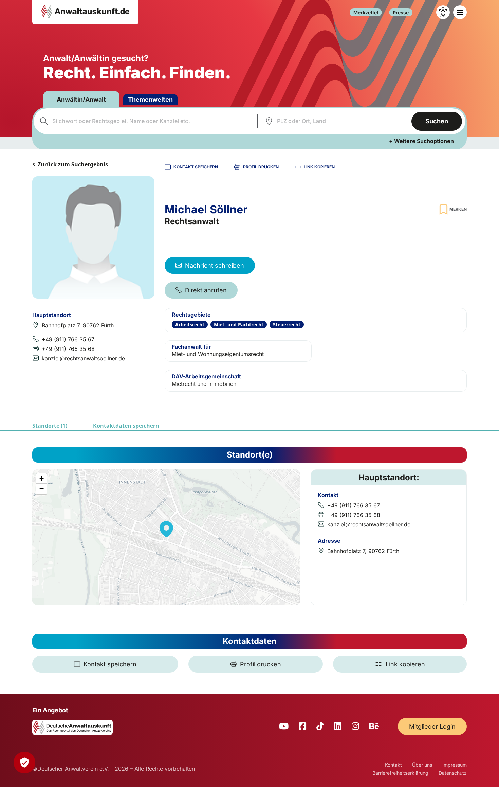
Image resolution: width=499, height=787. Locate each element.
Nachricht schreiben (214, 265)
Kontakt (393, 765)
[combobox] (144, 121)
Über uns (422, 765)
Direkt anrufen (206, 290)
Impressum (454, 765)
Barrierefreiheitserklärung (400, 773)
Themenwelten (150, 99)
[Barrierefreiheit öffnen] (443, 12)
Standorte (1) (49, 425)
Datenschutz (453, 773)
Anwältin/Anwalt (81, 99)
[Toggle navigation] (460, 12)
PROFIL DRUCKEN (261, 166)
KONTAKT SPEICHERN (195, 166)
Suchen (436, 121)
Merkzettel (365, 12)
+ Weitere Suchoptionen (421, 141)
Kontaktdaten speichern (126, 425)
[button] (166, 529)
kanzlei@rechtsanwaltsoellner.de (83, 358)
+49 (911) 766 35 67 (68, 339)
